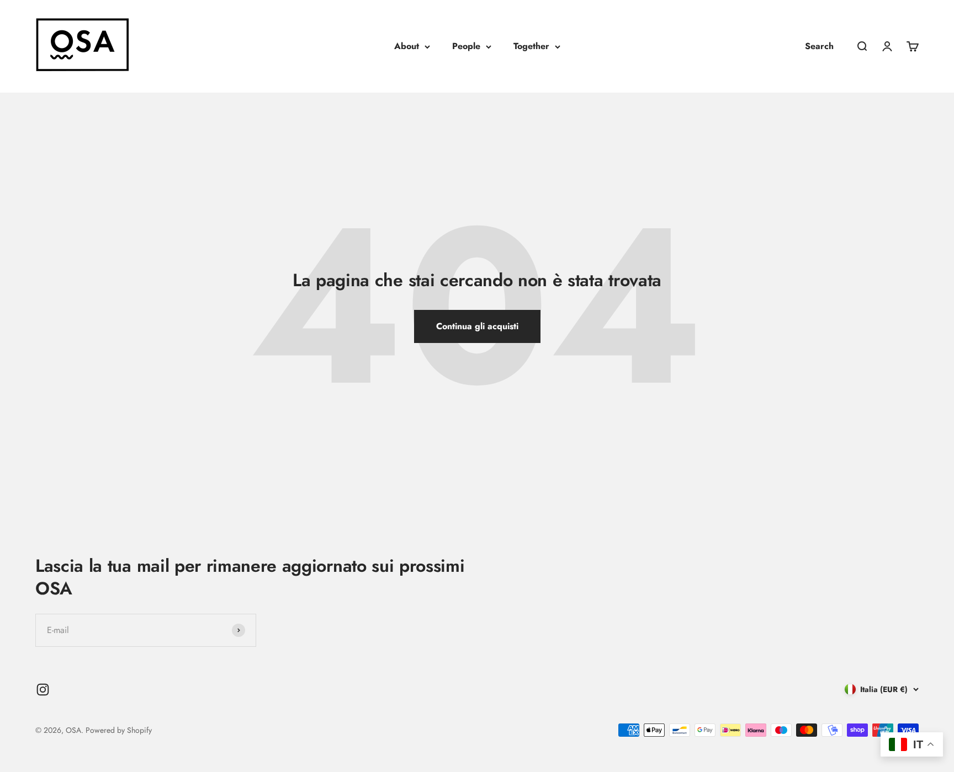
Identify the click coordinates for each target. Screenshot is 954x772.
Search (819, 46)
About (406, 46)
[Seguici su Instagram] (42, 689)
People (466, 46)
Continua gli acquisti (477, 326)
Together (531, 46)
